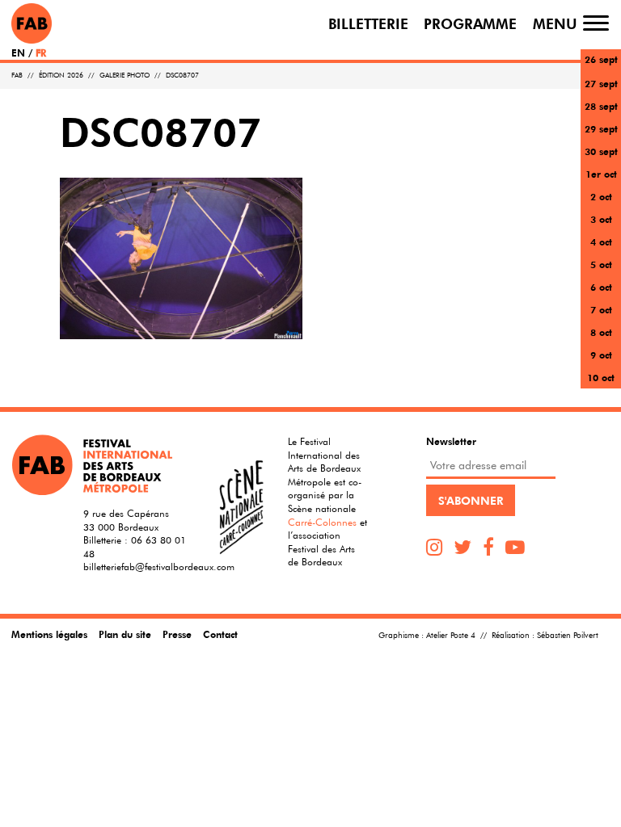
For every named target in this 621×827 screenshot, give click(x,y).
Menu (555, 23)
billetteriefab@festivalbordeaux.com (158, 566)
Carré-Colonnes (322, 521)
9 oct (601, 354)
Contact (220, 634)
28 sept (601, 105)
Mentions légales (49, 634)
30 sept (601, 151)
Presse (177, 634)
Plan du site (125, 634)
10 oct (601, 377)
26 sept (601, 58)
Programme (470, 23)
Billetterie (368, 23)
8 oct (601, 331)
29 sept (601, 128)
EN (18, 52)
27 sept (601, 83)
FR (41, 52)
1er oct (601, 173)
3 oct (601, 218)
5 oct (601, 264)
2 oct (601, 196)
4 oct (601, 241)
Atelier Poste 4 (450, 635)
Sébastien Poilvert (567, 635)
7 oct (601, 309)
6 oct (601, 286)
